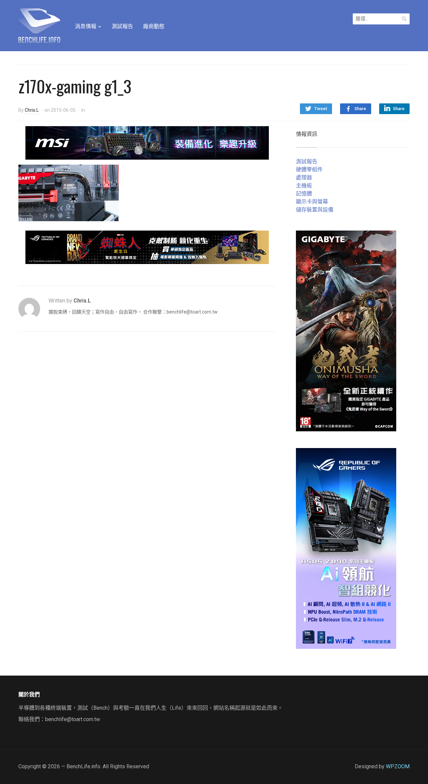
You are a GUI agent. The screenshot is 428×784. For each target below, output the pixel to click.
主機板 (304, 185)
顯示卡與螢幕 (312, 201)
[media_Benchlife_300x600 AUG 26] (346, 330)
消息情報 (85, 26)
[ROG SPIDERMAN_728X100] (147, 247)
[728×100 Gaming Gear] (147, 142)
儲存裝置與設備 (314, 209)
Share (360, 108)
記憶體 (304, 193)
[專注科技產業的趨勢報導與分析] (39, 25)
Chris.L (32, 110)
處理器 (304, 177)
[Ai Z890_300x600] (346, 548)
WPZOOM (398, 766)
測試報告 (122, 26)
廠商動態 (154, 26)
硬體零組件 (309, 169)
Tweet (320, 108)
